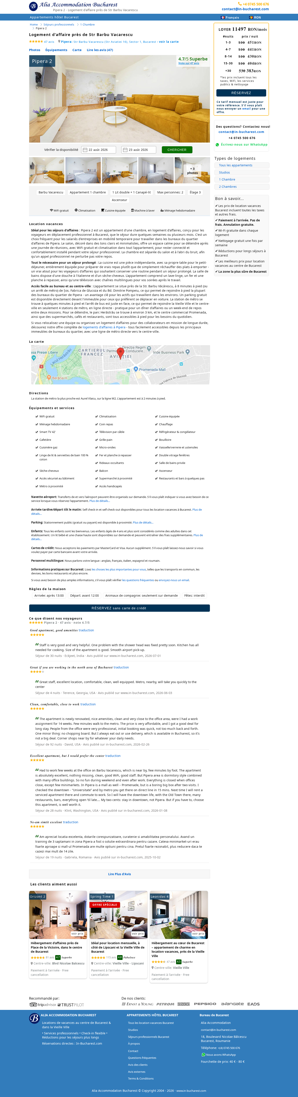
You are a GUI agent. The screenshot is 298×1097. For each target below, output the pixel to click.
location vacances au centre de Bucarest (240, 263)
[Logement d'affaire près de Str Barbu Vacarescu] (58, 934)
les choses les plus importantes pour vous (119, 569)
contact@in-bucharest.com (245, 9)
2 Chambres (228, 186)
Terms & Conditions (141, 1078)
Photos (34, 50)
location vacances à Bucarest (172, 509)
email (246, 108)
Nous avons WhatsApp (221, 1055)
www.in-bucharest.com (191, 1091)
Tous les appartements (235, 165)
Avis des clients (137, 1065)
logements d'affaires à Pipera (104, 327)
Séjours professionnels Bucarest (148, 1037)
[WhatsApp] (203, 1055)
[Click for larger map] (120, 383)
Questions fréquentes (142, 1058)
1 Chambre (227, 179)
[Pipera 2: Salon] (46, 170)
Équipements (56, 50)
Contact (133, 1051)
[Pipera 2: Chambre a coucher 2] (83, 170)
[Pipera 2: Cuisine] (156, 170)
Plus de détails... (99, 501)
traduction (86, 630)
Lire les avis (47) (100, 50)
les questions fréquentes (138, 580)
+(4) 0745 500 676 (229, 1048)
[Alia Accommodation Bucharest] (33, 10)
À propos (134, 1043)
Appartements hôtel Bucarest (54, 17)
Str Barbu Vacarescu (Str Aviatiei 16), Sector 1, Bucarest (120, 42)
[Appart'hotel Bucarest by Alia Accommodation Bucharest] (78, 6)
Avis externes (136, 1072)
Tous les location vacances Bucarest (151, 1023)
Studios (224, 172)
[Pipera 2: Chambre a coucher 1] (119, 170)
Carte (77, 50)
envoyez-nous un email (174, 580)
